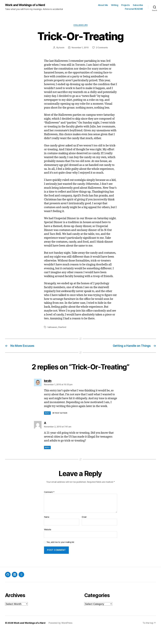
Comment (49, 492)
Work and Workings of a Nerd (25, 5)
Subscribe (138, 5)
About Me (103, 5)
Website (47, 529)
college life (80, 25)
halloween (52, 327)
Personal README (134, 9)
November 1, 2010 (80, 47)
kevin (61, 47)
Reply (47, 413)
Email (84, 517)
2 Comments (102, 47)
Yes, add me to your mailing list (60, 542)
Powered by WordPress (60, 623)
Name (46, 517)
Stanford (62, 327)
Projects (125, 5)
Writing (114, 5)
